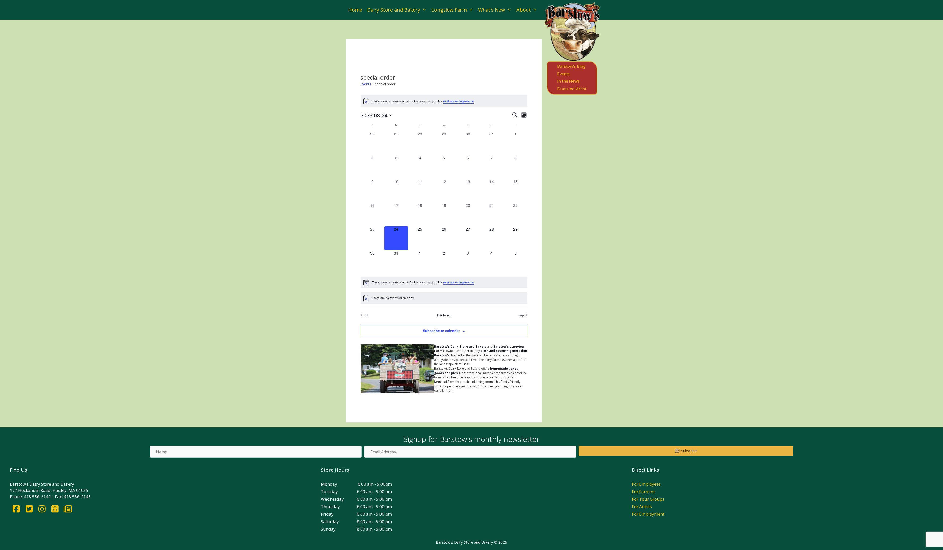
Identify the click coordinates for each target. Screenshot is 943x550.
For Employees (646, 484)
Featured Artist (571, 89)
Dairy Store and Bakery (393, 9)
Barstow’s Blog (571, 66)
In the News (568, 81)
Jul (366, 315)
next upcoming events (458, 101)
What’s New (491, 9)
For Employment (648, 514)
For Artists (642, 506)
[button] (686, 451)
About (523, 9)
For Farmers (643, 491)
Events (366, 84)
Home (355, 9)
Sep (521, 315)
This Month (444, 315)
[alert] (444, 101)
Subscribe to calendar (441, 330)
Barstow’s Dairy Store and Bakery (460, 346)
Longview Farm (449, 9)
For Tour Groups (648, 499)
